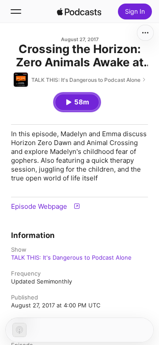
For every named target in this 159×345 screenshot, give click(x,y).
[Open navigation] (16, 11)
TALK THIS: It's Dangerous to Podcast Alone (71, 257)
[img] (79, 11)
